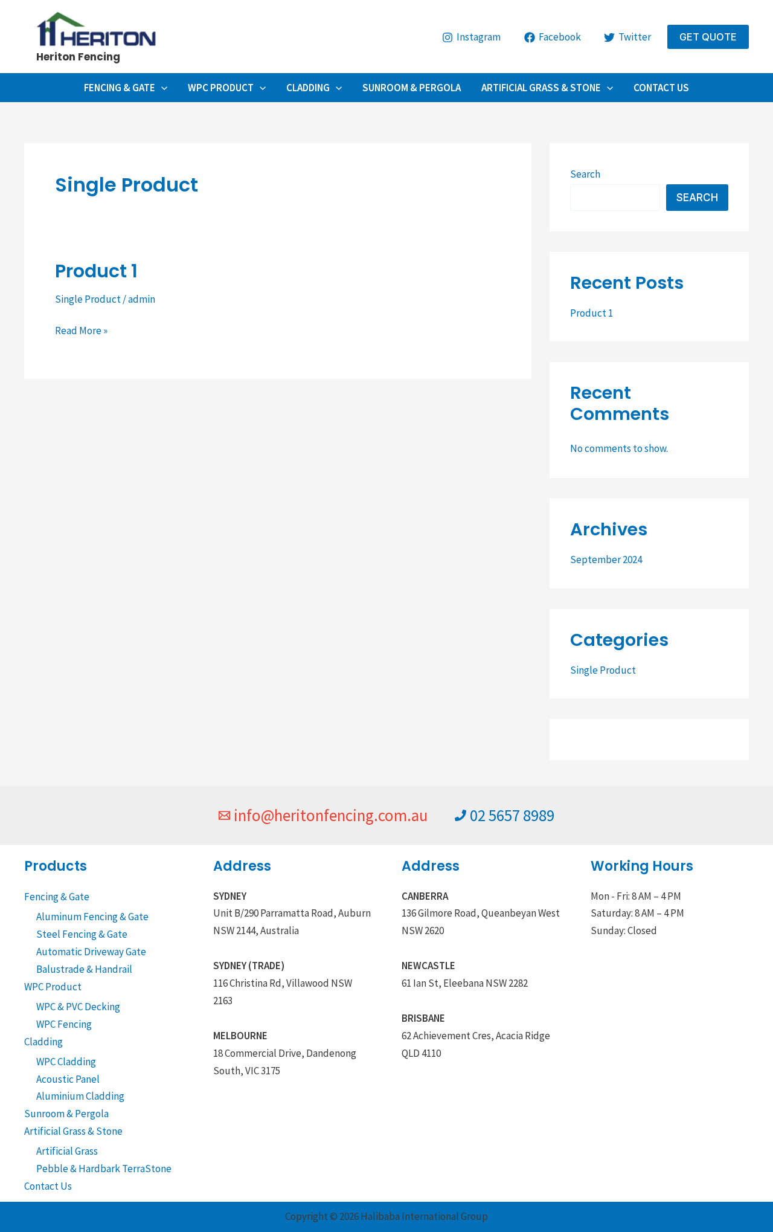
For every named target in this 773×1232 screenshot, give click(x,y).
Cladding (308, 87)
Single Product (88, 299)
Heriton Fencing (78, 57)
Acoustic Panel (68, 1079)
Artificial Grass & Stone (541, 87)
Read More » (81, 329)
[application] (161, 87)
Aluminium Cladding (80, 1096)
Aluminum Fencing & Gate (92, 916)
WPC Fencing (64, 1024)
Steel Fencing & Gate (81, 934)
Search (585, 174)
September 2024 (606, 559)
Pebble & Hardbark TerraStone (104, 1168)
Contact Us (661, 87)
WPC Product (221, 87)
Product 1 (96, 271)
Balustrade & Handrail (84, 969)
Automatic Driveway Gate (91, 951)
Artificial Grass (67, 1151)
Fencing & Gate (119, 87)
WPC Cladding (66, 1061)
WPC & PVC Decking (78, 1006)
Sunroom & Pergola (411, 87)
